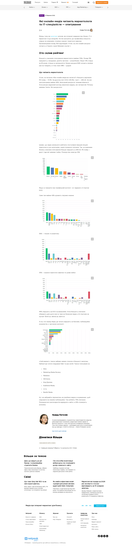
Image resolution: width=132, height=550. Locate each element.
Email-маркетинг (44, 526)
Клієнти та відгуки (31, 517)
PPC (67, 7)
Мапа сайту (95, 526)
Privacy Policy (29, 524)
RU (90, 505)
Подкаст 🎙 (54, 2)
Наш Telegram (57, 519)
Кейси (46, 2)
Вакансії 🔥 (65, 2)
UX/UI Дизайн (84, 523)
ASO (40, 523)
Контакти (94, 524)
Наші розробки (30, 522)
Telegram (98, 7)
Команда (94, 519)
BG (83, 505)
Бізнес (44, 7)
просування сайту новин (47, 443)
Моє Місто (69, 519)
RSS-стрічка (95, 529)
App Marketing (81, 7)
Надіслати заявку (102, 2)
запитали (54, 36)
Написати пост (100, 505)
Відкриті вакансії (96, 522)
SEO (56, 7)
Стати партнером (31, 519)
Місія (93, 517)
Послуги (37, 2)
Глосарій (75, 2)
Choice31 (69, 517)
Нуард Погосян (60, 415)
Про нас (55, 517)
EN (86, 505)
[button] (88, 2)
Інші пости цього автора (59, 431)
